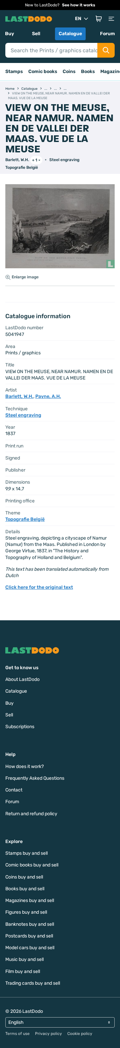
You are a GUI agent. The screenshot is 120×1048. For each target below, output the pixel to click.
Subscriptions (19, 726)
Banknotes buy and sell (29, 924)
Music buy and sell (24, 959)
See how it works (78, 5)
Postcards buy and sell (29, 936)
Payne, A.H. (48, 396)
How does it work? (24, 766)
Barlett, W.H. (17, 159)
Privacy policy (48, 1033)
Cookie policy (79, 1033)
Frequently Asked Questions (34, 778)
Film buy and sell (22, 971)
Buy (9, 34)
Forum (107, 34)
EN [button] (78, 18)
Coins (69, 71)
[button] (99, 19)
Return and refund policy (31, 814)
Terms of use (17, 1033)
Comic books (42, 71)
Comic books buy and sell (31, 865)
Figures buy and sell (26, 912)
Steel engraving (64, 159)
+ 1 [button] (34, 160)
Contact (13, 790)
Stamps (14, 71)
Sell (36, 34)
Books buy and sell (24, 889)
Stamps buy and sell (26, 853)
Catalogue (70, 34)
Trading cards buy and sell (32, 983)
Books (88, 71)
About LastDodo (22, 679)
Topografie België (21, 167)
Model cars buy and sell (29, 948)
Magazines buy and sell (29, 900)
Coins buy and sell (24, 877)
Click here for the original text (39, 587)
